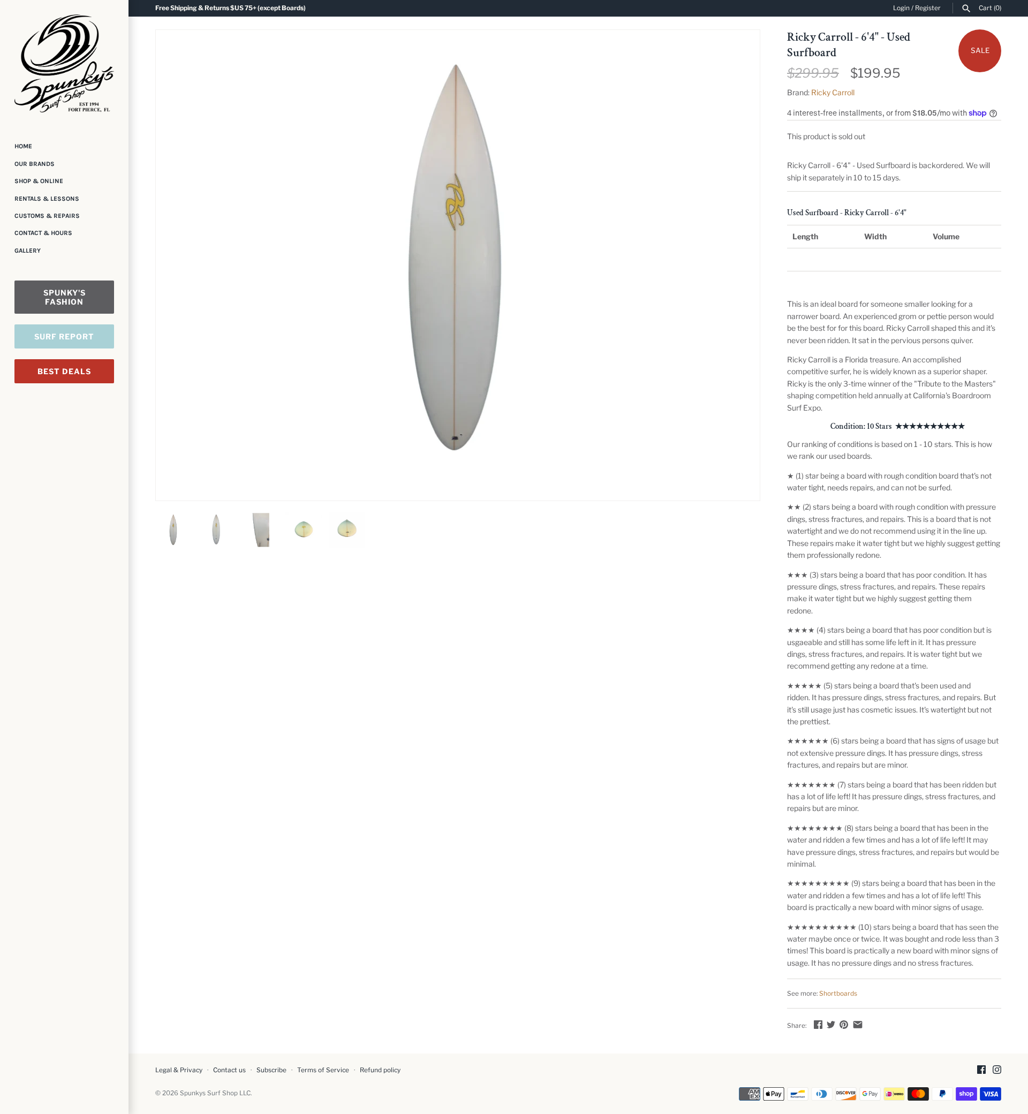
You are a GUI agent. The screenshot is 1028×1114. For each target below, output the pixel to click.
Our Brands (34, 164)
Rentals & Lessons (46, 198)
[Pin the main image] (844, 1024)
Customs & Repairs (47, 215)
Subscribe (271, 1070)
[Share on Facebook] (818, 1024)
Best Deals (64, 371)
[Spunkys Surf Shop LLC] (64, 63)
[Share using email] (857, 1024)
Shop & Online (38, 181)
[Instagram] (997, 1070)
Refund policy (380, 1070)
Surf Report (64, 336)
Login (901, 8)
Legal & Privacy (178, 1070)
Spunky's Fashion (64, 297)
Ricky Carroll (833, 92)
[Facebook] (981, 1070)
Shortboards (838, 993)
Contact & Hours (43, 233)
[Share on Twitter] (831, 1024)
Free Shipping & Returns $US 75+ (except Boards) (230, 8)
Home (23, 146)
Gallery (27, 250)
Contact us (229, 1070)
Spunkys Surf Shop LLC (215, 1093)
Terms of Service (323, 1070)
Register (928, 8)
